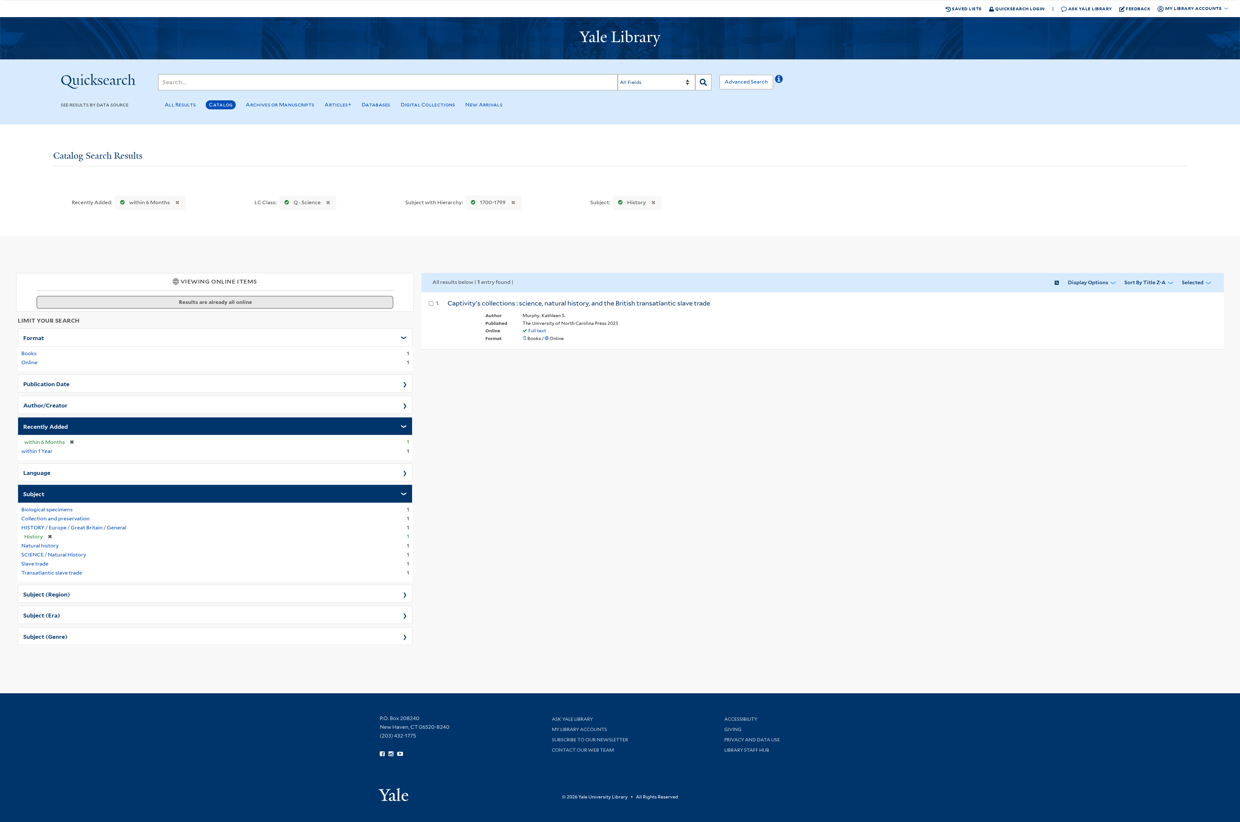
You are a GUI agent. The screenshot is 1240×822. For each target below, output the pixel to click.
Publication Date (46, 383)
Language (36, 472)
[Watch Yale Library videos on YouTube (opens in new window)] (400, 754)
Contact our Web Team (583, 750)
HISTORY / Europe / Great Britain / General (73, 528)
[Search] (703, 82)
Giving (732, 729)
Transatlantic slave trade (51, 573)
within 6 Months (149, 202)
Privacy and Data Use (752, 739)
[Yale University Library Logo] (620, 38)
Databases (376, 105)
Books (28, 353)
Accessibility (740, 719)
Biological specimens (47, 509)
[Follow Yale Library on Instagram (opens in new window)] (390, 754)
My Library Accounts (579, 729)
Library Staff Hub (746, 750)
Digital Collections (428, 105)
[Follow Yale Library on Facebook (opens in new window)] (382, 754)
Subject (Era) (41, 615)
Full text (537, 330)
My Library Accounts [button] (1193, 8)
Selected (1193, 282)
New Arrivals (483, 105)
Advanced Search (746, 82)
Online (29, 362)
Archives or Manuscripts (280, 105)
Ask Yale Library (1089, 8)
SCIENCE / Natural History (53, 555)
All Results (180, 105)
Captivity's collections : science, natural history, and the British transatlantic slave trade (579, 303)
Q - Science (307, 202)
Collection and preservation (55, 519)
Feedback (1138, 8)
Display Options (1088, 282)
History (636, 202)
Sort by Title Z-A (1145, 282)
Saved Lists (966, 8)
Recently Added (45, 426)
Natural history (40, 546)
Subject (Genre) (45, 636)
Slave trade (34, 564)
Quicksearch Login (1019, 8)
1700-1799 (493, 202)
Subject (33, 493)
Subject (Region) (46, 594)
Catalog (220, 105)
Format (33, 337)
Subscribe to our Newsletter (590, 739)
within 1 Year (37, 451)
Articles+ (338, 105)
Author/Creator (45, 405)
